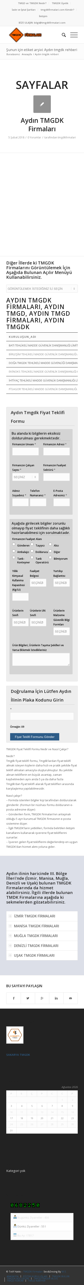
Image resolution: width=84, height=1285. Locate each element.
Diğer (57, 552)
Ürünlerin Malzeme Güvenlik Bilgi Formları (61, 617)
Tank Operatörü (42, 560)
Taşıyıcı (40, 545)
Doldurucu (42, 552)
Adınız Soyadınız (19, 493)
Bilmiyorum (61, 559)
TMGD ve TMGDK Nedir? (32, 3)
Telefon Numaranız (38, 493)
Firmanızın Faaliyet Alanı (27, 539)
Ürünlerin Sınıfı (17, 613)
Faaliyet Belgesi (34, 573)
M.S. (64, 1271)
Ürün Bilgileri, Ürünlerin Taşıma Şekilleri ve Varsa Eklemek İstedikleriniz (38, 647)
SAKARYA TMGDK (18, 1055)
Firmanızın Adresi (55, 444)
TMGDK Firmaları (33, 1271)
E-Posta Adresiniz (60, 493)
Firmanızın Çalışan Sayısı (23, 467)
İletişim (43, 16)
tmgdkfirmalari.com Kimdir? (57, 9)
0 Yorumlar (34, 137)
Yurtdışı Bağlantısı (59, 573)
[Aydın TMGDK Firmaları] (42, 104)
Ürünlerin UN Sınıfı (37, 613)
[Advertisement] (42, 207)
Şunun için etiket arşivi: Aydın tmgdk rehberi (41, 49)
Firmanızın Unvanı (24, 444)
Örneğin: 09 (17, 727)
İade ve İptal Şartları (24, 9)
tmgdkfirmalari (67, 137)
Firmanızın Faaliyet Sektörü (54, 467)
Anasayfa (27, 54)
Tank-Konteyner (23, 560)
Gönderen (23, 545)
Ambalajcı (23, 552)
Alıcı (56, 545)
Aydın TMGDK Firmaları (42, 124)
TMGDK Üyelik (60, 3)
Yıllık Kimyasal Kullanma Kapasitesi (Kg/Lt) (18, 580)
